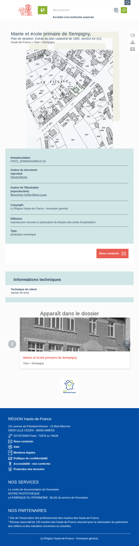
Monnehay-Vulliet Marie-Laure (29, 194)
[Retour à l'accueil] (8, 10)
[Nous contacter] (133, 49)
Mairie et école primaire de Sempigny (50, 357)
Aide (16, 446)
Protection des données (29, 469)
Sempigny (49, 42)
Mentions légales (24, 452)
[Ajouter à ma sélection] (133, 36)
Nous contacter (109, 253)
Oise (37, 42)
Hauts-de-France (21, 42)
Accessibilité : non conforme (32, 463)
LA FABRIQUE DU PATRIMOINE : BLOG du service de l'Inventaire (48, 497)
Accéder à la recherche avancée (73, 17)
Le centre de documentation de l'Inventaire (33, 489)
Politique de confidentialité (31, 458)
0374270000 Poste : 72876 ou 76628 (36, 435)
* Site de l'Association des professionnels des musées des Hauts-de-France (53, 518)
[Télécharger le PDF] (133, 42)
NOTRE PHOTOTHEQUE (24, 493)
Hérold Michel (19, 177)
